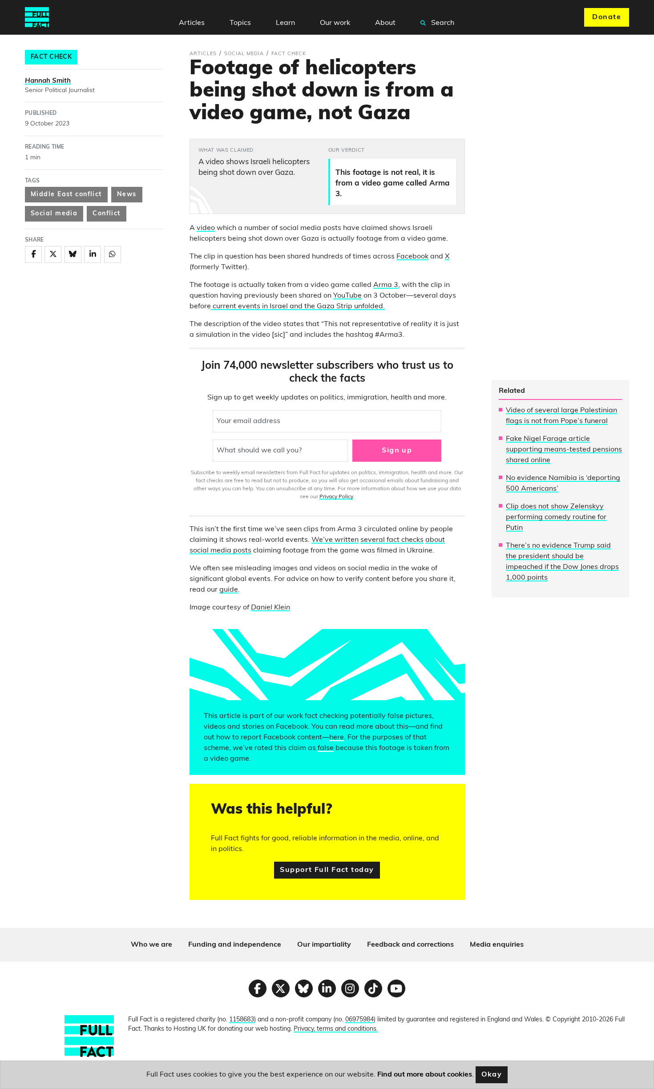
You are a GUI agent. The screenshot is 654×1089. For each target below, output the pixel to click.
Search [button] (441, 23)
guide (228, 589)
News (127, 194)
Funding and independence (234, 944)
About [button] (385, 23)
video (206, 228)
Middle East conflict (66, 194)
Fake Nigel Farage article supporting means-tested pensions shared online (564, 450)
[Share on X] (52, 254)
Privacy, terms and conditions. (336, 1029)
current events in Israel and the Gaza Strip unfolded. (298, 306)
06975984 (359, 1019)
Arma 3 (385, 285)
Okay (491, 1074)
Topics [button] (240, 23)
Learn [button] (285, 23)
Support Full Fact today (327, 870)
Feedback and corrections (410, 944)
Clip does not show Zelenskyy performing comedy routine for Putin (556, 517)
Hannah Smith (48, 81)
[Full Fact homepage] (37, 17)
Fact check (51, 57)
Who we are (151, 944)
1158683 (241, 1019)
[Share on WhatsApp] (112, 254)
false (326, 748)
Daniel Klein (270, 607)
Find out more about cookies (424, 1074)
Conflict (107, 213)
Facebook (412, 256)
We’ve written (335, 540)
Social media (54, 213)
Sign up (397, 450)
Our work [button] (335, 23)
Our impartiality (324, 944)
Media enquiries (497, 944)
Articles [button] (192, 23)
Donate (606, 17)
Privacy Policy (336, 497)
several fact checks (392, 540)
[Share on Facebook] (33, 254)
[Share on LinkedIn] (92, 254)
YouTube (347, 295)
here (336, 737)
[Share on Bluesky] (73, 254)
